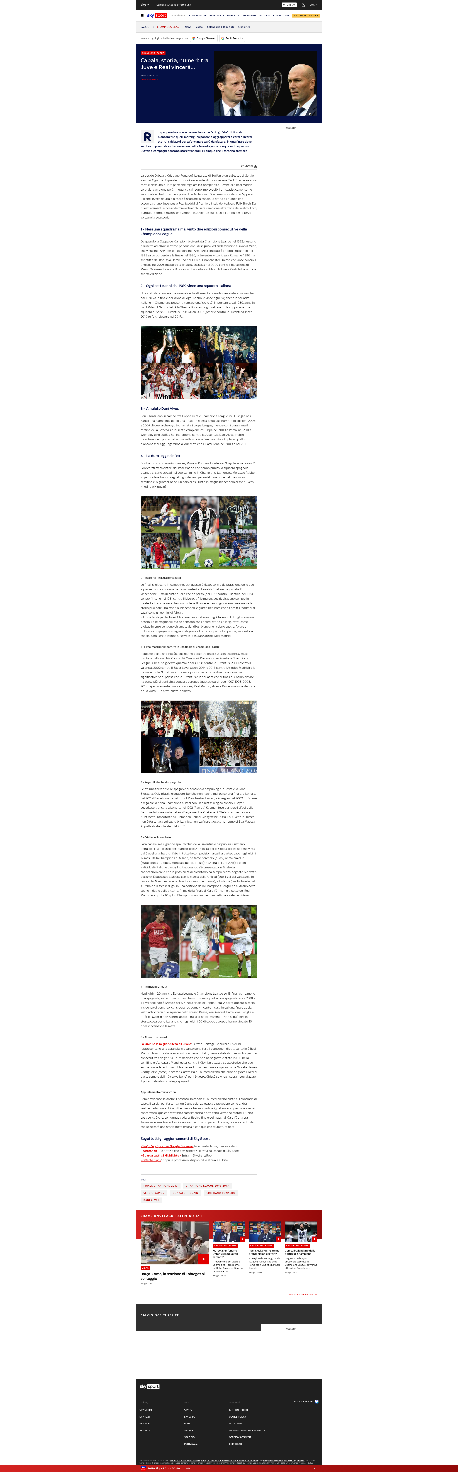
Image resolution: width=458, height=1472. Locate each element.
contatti (301, 1460)
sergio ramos (153, 1193)
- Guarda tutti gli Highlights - (161, 1155)
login (313, 4)
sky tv (188, 1410)
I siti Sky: (144, 1402)
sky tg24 (145, 1416)
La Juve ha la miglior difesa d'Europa (166, 1044)
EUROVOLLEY (281, 15)
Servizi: (188, 1402)
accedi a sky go (303, 1401)
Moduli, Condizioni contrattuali (185, 1460)
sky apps (189, 1416)
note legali (236, 1423)
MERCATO (233, 15)
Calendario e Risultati (220, 27)
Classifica (244, 27)
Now (187, 1423)
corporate (235, 1444)
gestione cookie (239, 1410)
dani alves (151, 1200)
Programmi (191, 1444)
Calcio (145, 27)
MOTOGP (264, 15)
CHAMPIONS (249, 15)
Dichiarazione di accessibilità (247, 1430)
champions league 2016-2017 (207, 1185)
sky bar (189, 1430)
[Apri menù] (142, 15)
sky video (145, 1423)
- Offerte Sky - (151, 1160)
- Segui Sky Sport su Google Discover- (167, 1146)
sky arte (145, 1430)
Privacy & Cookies (209, 1460)
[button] (223, 1468)
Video (199, 27)
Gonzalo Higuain (185, 1193)
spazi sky (189, 1437)
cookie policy (237, 1416)
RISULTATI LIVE (198, 15)
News (188, 27)
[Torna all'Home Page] (157, 15)
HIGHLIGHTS (216, 15)
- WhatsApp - (150, 1151)
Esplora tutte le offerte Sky (174, 4)
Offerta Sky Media (240, 1437)
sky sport (146, 1410)
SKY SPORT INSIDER (306, 15)
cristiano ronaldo (220, 1193)
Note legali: (235, 1402)
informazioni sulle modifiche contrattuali (238, 1460)
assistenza (289, 1460)
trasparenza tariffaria (273, 1460)
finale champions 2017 (160, 1185)
